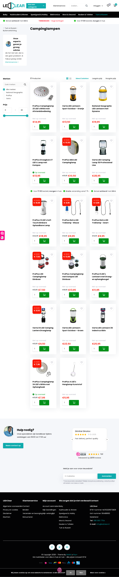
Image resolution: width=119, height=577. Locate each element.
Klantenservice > (12, 62)
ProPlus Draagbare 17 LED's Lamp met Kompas (43, 162)
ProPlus (9, 95)
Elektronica (55, 14)
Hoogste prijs (111, 78)
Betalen (26, 510)
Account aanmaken (51, 506)
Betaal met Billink (16, 21)
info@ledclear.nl (102, 524)
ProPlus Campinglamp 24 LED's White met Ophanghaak (43, 384)
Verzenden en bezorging (32, 513)
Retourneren (28, 517)
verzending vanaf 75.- (77, 191)
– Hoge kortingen (51, 21)
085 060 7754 (99, 520)
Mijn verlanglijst (49, 513)
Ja (70, 573)
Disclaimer (7, 513)
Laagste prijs (97, 78)
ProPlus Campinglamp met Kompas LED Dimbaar (73, 277)
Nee (81, 573)
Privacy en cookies (10, 510)
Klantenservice (59, 6)
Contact (26, 506)
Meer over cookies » (98, 573)
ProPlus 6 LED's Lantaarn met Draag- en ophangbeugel (102, 277)
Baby (5, 14)
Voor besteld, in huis (90, 21)
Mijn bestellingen (49, 510)
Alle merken (11, 89)
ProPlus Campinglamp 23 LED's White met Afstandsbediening (43, 109)
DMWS (68, 554)
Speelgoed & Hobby (39, 14)
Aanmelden (107, 476)
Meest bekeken (82, 78)
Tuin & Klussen (102, 14)
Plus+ (75, 554)
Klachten (6, 517)
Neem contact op (13, 445)
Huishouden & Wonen (19, 14)
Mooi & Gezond (69, 14)
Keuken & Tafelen (85, 14)
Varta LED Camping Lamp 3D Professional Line (102, 162)
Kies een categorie (32, 5)
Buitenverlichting (10, 30)
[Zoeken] (87, 5)
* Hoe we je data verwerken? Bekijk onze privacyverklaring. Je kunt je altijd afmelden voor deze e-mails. (89, 482)
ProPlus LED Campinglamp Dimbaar (39, 277)
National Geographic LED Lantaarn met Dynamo (102, 109)
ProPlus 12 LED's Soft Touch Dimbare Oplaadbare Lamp (42, 223)
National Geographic (14, 92)
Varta (8, 98)
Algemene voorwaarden (13, 506)
